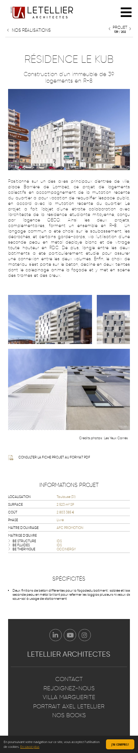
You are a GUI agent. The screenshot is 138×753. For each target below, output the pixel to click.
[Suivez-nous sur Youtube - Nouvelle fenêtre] (70, 635)
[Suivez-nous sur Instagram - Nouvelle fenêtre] (84, 635)
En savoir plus (29, 747)
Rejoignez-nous (69, 688)
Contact (69, 678)
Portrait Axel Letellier (69, 706)
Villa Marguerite (69, 697)
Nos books (69, 715)
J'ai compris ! (120, 744)
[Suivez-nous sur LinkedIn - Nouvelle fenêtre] (55, 635)
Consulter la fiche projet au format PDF (54, 457)
